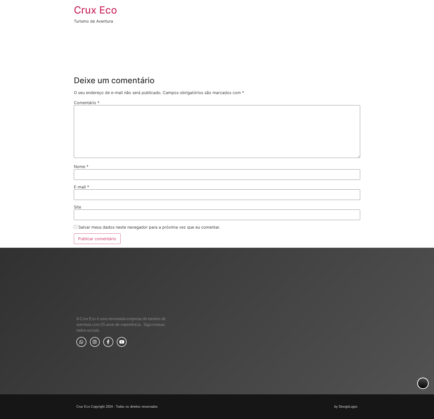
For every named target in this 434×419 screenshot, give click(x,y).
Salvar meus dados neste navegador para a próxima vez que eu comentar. (149, 227)
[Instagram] (95, 342)
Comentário (86, 103)
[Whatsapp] (81, 342)
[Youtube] (122, 342)
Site (77, 207)
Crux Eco (95, 10)
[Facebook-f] (108, 342)
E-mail (81, 187)
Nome (81, 166)
